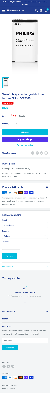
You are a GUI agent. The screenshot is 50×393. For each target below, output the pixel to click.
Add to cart (25, 132)
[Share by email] (46, 153)
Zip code (5, 242)
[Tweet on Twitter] (41, 153)
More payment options (25, 145)
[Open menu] (3, 10)
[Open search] (36, 10)
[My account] (41, 10)
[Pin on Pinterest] (37, 153)
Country (5, 220)
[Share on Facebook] (32, 153)
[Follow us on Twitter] (8, 366)
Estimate (9, 256)
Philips (5, 108)
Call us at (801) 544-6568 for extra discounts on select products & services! (25, 3)
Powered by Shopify (8, 388)
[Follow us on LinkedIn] (12, 366)
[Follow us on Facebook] (4, 366)
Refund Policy (7, 266)
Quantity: (5, 123)
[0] (45, 10)
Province (5, 231)
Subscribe (10, 347)
